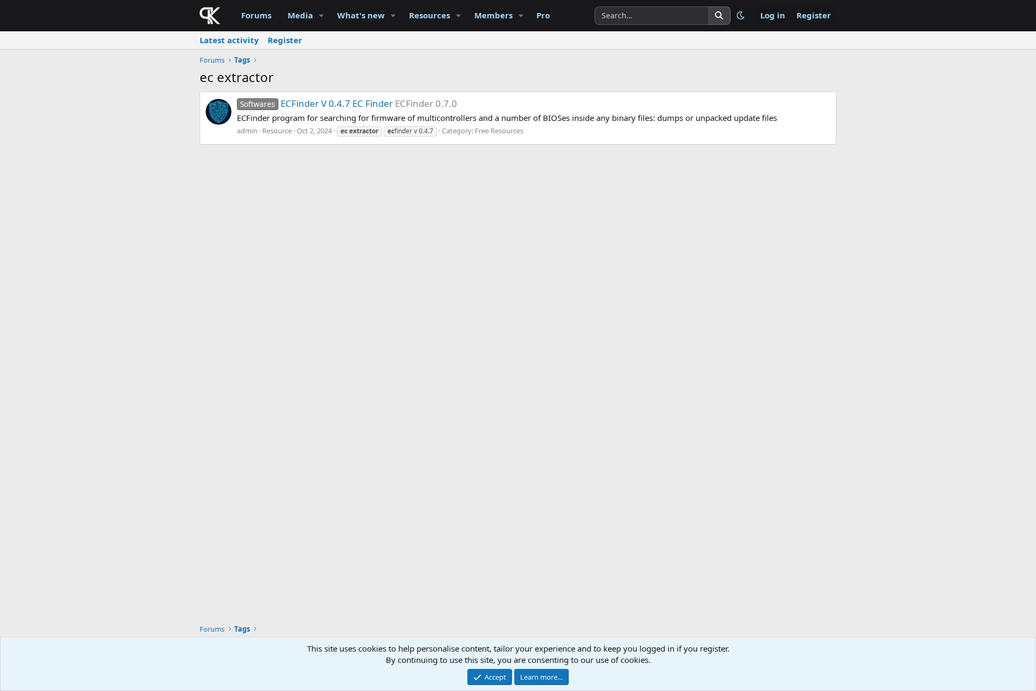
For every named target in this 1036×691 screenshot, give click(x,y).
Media (300, 15)
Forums (256, 15)
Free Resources (499, 131)
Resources (429, 15)
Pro (543, 15)
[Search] (719, 15)
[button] (321, 15)
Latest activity (229, 40)
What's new (361, 15)
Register (285, 40)
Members (493, 15)
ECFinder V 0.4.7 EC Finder (316, 103)
